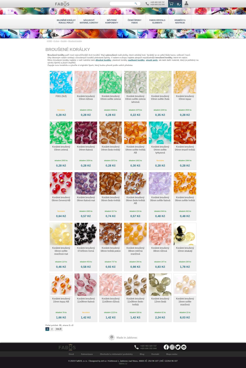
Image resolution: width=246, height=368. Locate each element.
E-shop (56, 41)
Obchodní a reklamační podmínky (116, 354)
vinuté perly (152, 60)
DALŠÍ (58, 329)
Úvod (71, 354)
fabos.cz (123, 363)
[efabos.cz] (62, 3)
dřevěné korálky (103, 60)
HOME (49, 41)
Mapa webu (171, 354)
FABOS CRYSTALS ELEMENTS (157, 21)
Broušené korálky (75, 41)
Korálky (64, 41)
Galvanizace (87, 354)
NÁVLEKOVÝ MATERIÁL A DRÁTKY (89, 21)
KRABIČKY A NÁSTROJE (180, 21)
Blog (142, 354)
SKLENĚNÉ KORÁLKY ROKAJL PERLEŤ (66, 21)
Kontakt (155, 354)
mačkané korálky (136, 60)
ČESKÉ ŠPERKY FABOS (134, 21)
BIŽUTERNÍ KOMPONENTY (111, 21)
